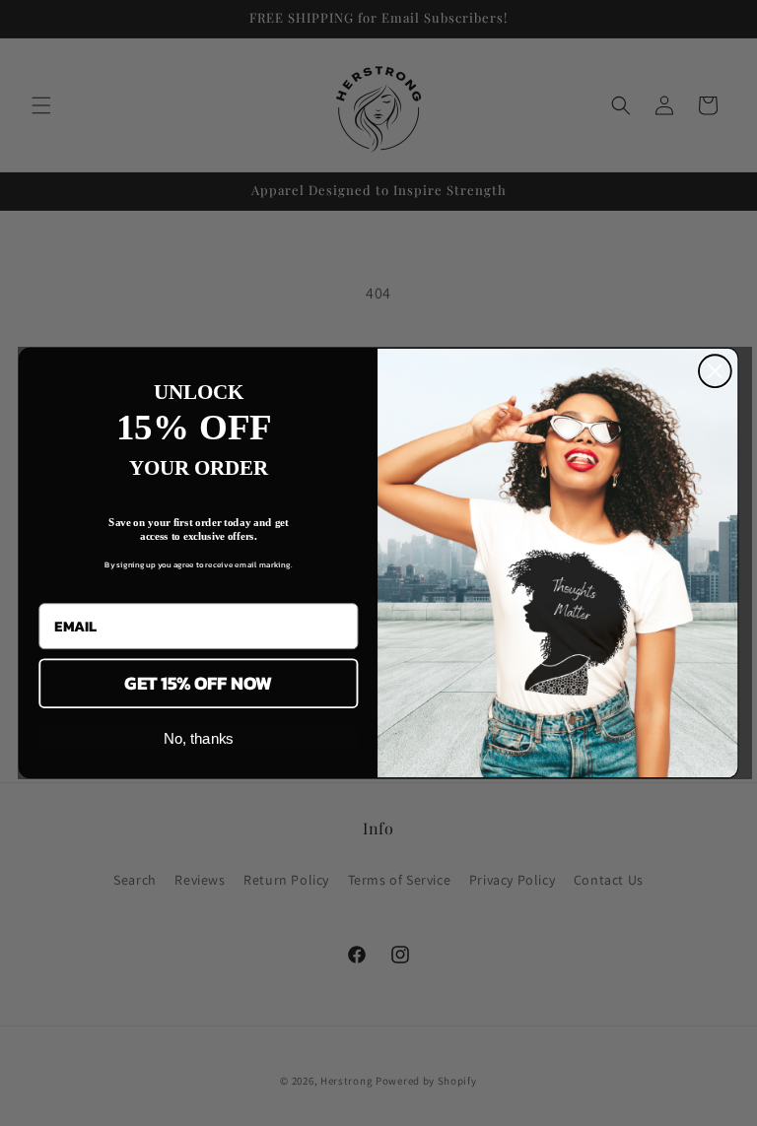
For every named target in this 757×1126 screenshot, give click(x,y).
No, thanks (199, 738)
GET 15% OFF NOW (198, 683)
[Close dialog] (715, 371)
